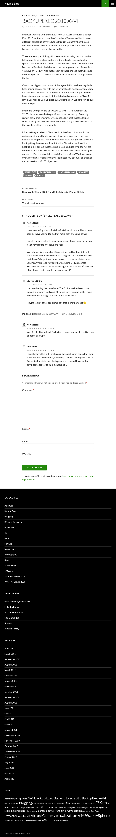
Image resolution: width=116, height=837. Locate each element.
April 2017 (9, 648)
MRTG (8, 811)
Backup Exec (28, 15)
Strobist (8, 623)
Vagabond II (24, 816)
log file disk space (76, 807)
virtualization (65, 815)
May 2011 (9, 713)
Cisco (34, 803)
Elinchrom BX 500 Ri (86, 803)
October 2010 (11, 746)
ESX (99, 802)
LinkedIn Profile (12, 607)
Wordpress (52, 820)
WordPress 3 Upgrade (33, 201)
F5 (109, 803)
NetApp (8, 543)
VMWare (54, 15)
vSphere (40, 176)
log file (66, 807)
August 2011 (11, 702)
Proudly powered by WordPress (17, 833)
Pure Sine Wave (64, 810)
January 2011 (11, 730)
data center (42, 803)
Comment (28, 390)
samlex (78, 810)
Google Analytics (12, 807)
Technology (43, 15)
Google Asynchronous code (30, 807)
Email (25, 441)
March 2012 (10, 670)
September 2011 (12, 697)
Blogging (9, 516)
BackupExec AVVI (67, 172)
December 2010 (12, 735)
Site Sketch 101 (12, 617)
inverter (52, 807)
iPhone (60, 807)
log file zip (94, 807)
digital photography (57, 803)
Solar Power (95, 811)
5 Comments (62, 26)
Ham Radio (9, 527)
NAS (7, 538)
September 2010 (12, 751)
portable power (46, 810)
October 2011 (11, 692)
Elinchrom (71, 803)
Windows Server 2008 (15, 576)
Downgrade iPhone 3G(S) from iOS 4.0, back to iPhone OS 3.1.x (53, 190)
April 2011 (9, 719)
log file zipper (104, 807)
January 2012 (11, 681)
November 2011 (12, 686)
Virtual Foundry (12, 628)
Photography (11, 554)
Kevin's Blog (12, 3)
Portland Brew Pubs (14, 612)
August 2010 (11, 757)
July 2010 (9, 762)
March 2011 (10, 724)
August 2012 (11, 664)
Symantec (83, 172)
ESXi (105, 803)
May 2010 (9, 773)
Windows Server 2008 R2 (34, 821)
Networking (10, 549)
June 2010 (9, 768)
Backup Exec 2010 (47, 172)
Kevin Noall (46, 26)
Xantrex (64, 821)
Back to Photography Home (18, 601)
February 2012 (11, 675)
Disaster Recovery (13, 522)
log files (86, 807)
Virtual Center (42, 815)
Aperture (9, 505)
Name (26, 428)
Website (26, 454)
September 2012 (12, 659)
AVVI (30, 798)
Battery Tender (12, 803)
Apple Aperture (20, 798)
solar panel (86, 811)
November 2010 (12, 740)
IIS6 (45, 807)
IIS (6, 533)
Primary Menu (112, 3)
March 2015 (10, 654)
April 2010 (9, 778)
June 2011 (9, 708)
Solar (7, 560)
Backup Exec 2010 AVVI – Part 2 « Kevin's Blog (57, 313)
